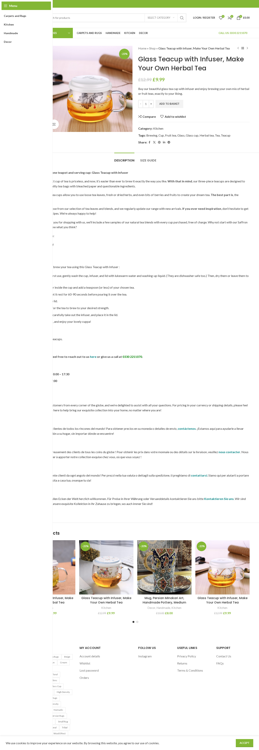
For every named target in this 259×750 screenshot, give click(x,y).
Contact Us (223, 656)
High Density (63, 692)
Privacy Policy (186, 656)
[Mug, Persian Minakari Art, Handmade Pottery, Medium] (164, 567)
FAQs (220, 663)
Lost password (89, 670)
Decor (151, 607)
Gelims (53, 680)
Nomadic (58, 709)
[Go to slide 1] (133, 622)
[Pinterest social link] (159, 142)
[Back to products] (242, 48)
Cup (161, 135)
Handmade (163, 607)
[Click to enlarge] (54, 124)
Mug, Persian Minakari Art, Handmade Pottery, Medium (164, 600)
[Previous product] (238, 48)
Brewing (151, 135)
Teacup (225, 135)
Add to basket (169, 103)
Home (142, 48)
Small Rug (63, 721)
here (93, 356)
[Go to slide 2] (137, 622)
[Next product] (247, 48)
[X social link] (154, 142)
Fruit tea (170, 135)
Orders (84, 677)
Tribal (64, 727)
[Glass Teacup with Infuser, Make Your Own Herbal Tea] (106, 567)
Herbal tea (207, 135)
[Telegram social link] (168, 142)
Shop (152, 48)
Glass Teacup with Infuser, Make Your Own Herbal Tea (106, 600)
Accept (244, 742)
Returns (182, 663)
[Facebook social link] (149, 142)
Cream (63, 662)
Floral (55, 674)
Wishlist (85, 663)
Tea (217, 135)
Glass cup (192, 135)
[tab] (124, 158)
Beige (67, 656)
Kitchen (158, 128)
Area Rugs (54, 656)
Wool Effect (59, 733)
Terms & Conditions (190, 670)
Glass (181, 135)
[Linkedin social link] (164, 142)
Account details (90, 656)
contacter (233, 452)
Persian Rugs (57, 715)
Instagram (145, 656)
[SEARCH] (182, 17)
